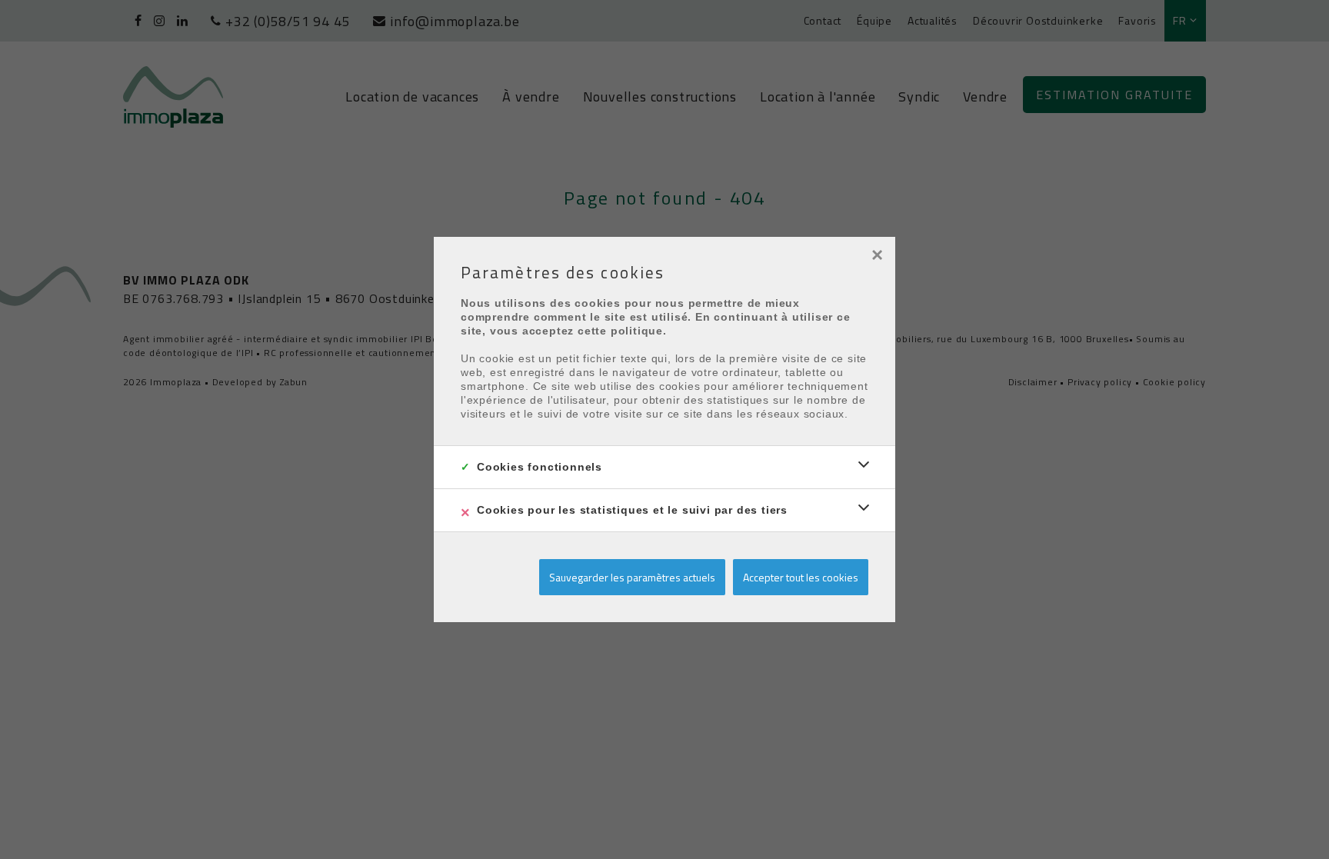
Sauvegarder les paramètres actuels (632, 577)
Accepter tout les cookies (800, 577)
